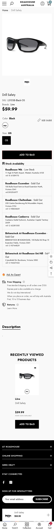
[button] (12, 3)
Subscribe (42, 499)
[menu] (4, 3)
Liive (12, 104)
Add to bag (27, 154)
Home (5, 10)
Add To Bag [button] (27, 424)
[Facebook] (3, 482)
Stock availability (14, 163)
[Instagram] (10, 482)
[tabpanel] (27, 396)
